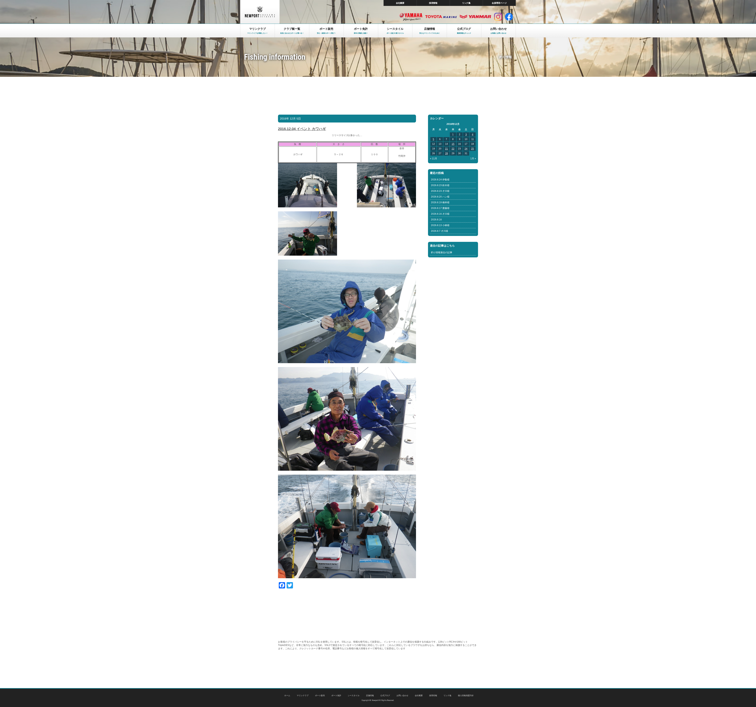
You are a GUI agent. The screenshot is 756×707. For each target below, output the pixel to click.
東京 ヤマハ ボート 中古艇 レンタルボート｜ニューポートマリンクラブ (260, 12)
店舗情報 (370, 695)
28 (446, 153)
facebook (509, 17)
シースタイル (353, 695)
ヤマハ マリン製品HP (410, 17)
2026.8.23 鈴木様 (440, 185)
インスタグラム (498, 17)
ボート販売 (320, 695)
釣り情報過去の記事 (441, 252)
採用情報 (433, 3)
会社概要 (400, 3)
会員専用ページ (499, 3)
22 (453, 148)
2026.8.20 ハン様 (440, 196)
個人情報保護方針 (466, 695)
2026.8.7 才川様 (439, 231)
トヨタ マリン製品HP (441, 17)
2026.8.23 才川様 (440, 191)
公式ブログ (385, 695)
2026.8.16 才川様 (440, 213)
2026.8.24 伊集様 (440, 179)
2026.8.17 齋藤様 (440, 208)
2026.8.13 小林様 (440, 225)
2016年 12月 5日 (290, 118)
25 (472, 148)
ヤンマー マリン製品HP (475, 17)
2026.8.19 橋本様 (440, 202)
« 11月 (433, 158)
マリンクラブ (303, 695)
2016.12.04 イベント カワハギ (302, 129)
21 (446, 148)
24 (466, 148)
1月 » (473, 158)
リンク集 (466, 3)
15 (453, 144)
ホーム (287, 695)
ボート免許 (336, 695)
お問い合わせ (402, 695)
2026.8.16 (436, 219)
